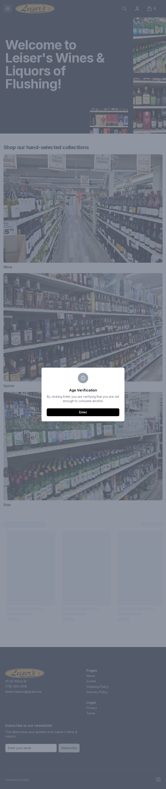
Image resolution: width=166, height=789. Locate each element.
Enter (83, 412)
